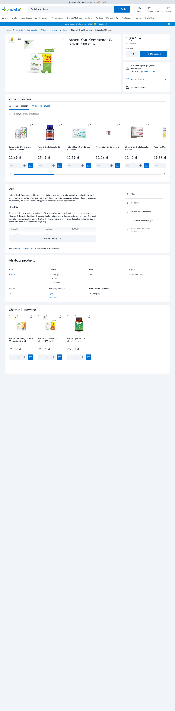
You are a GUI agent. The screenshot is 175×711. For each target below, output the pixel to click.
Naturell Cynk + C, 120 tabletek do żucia (76, 340)
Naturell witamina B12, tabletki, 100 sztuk (47, 340)
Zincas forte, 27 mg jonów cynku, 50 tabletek (20, 148)
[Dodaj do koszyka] (30, 165)
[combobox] (71, 9)
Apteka (8, 30)
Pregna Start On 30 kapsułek (108, 147)
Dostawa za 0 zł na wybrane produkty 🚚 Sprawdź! (87, 2)
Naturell (12, 275)
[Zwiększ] (137, 54)
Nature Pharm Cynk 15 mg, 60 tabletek (78, 148)
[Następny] (164, 174)
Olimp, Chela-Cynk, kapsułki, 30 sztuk (136, 148)
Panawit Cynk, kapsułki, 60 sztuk (49, 148)
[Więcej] (164, 87)
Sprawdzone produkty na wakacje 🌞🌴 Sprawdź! (86, 24)
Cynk (65, 30)
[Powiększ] (20, 39)
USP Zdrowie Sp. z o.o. (25, 248)
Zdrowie (19, 30)
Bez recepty (32, 30)
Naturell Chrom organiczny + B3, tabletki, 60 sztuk (21, 340)
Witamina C (54, 298)
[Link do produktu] (21, 145)
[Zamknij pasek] (169, 24)
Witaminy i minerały (49, 30)
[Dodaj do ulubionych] (62, 39)
